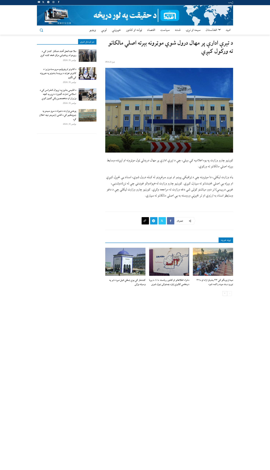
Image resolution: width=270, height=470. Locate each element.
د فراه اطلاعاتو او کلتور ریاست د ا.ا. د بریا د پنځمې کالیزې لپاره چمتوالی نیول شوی (169, 282)
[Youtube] (39, 3)
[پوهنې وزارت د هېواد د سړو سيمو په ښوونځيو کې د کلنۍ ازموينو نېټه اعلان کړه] (87, 115)
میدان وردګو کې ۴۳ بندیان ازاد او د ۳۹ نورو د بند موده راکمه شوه (215, 282)
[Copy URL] (145, 220)
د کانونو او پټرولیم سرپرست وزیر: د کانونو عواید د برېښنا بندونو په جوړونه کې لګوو (58, 73)
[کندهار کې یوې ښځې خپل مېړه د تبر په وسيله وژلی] (125, 262)
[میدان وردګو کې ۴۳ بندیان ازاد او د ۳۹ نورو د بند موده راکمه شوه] (213, 262)
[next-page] (225, 293)
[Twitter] (43, 3)
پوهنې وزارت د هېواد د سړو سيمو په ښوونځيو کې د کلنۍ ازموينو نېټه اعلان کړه (57, 115)
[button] (41, 30)
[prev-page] (229, 293)
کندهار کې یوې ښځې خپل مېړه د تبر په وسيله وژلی (127, 282)
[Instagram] (53, 3)
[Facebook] (58, 3)
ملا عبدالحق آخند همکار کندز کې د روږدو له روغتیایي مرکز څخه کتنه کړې (58, 53)
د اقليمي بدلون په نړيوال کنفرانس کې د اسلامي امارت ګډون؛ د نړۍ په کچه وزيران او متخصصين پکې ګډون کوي (58, 94)
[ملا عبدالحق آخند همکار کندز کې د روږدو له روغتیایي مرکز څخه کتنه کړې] (87, 55)
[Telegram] (48, 3)
